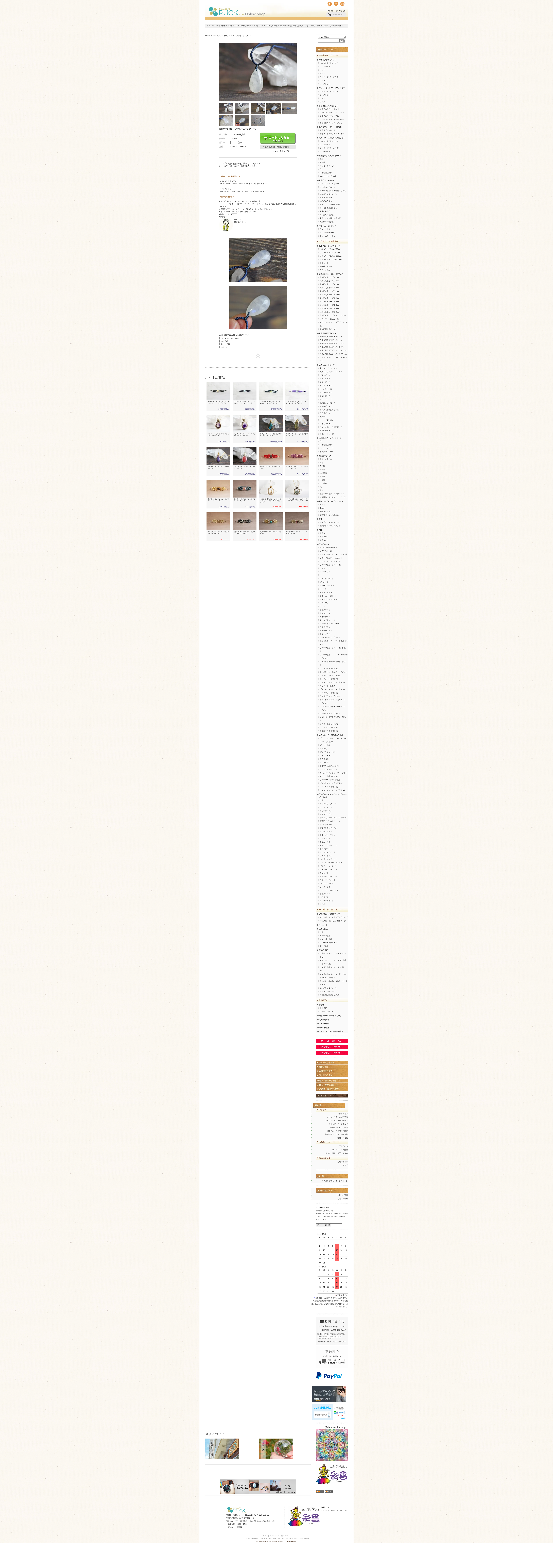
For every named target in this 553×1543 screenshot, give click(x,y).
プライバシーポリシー (268, 1538)
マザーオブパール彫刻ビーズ (331, 427)
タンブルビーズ (326, 392)
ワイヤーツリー (326, 229)
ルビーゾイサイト (327, 883)
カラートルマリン (327, 586)
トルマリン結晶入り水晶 (329, 766)
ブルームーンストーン (328, 596)
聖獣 (321, 159)
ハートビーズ (325, 379)
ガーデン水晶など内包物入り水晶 (333, 191)
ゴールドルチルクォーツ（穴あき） (333, 773)
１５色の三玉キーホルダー (330, 109)
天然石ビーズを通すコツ (338, 1124)
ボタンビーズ (325, 375)
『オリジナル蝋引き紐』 (319, 26)
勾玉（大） (324, 533)
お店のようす (342, 1162)
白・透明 (224, 341)
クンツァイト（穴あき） (329, 669)
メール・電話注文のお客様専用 (331, 1031)
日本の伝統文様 (326, 173)
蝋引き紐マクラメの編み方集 (336, 1134)
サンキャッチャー (327, 233)
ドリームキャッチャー (328, 236)
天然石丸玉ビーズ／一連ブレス (331, 274)
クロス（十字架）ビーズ (329, 410)
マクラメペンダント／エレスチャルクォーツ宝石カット (218, 434)
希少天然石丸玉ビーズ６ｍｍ (331, 337)
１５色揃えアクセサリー (328, 106)
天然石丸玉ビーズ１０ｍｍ (330, 295)
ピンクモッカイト (327, 901)
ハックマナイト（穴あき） (330, 713)
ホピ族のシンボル (327, 452)
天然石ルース (324, 544)
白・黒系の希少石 (327, 215)
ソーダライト (325, 838)
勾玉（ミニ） (325, 540)
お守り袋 (323, 1008)
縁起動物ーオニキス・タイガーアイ (333, 497)
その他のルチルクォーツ (329, 187)
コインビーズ (325, 396)
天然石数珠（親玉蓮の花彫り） (331, 1016)
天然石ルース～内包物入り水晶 (331, 735)
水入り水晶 (324, 762)
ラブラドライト (326, 627)
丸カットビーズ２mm (328, 368)
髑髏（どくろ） (326, 511)
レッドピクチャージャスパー (331, 863)
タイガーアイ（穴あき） (329, 731)
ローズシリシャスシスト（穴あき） (333, 672)
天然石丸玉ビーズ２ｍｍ (329, 277)
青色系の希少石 (326, 198)
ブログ (345, 1165)
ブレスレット (325, 67)
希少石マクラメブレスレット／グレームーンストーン (218, 532)
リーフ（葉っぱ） (327, 420)
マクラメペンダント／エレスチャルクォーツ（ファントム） (244, 434)
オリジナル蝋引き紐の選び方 (336, 1121)
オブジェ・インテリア (327, 226)
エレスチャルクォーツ (328, 194)
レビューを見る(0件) (281, 151)
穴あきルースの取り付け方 (337, 1131)
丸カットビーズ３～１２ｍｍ (331, 372)
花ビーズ (323, 417)
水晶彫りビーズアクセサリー (330, 156)
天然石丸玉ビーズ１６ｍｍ (330, 305)
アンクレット (325, 84)
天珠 (320, 519)
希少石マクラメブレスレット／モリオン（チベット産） (218, 500)
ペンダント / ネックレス (242, 36)
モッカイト (324, 873)
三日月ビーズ (325, 413)
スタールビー (325, 572)
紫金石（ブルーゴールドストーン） (333, 818)
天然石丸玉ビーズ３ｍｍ (329, 281)
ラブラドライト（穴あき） (330, 696)
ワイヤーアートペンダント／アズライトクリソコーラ (271, 434)
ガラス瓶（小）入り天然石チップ (333, 921)
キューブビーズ (326, 399)
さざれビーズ (325, 406)
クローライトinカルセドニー (331, 890)
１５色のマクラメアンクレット (332, 123)
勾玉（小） (324, 537)
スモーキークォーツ (327, 880)
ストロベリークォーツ (328, 804)
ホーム (207, 36)
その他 (322, 904)
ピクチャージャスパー (328, 866)
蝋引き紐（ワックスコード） (330, 246)
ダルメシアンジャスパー (329, 828)
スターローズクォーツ (328, 943)
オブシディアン (326, 814)
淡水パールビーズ (327, 434)
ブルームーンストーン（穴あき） (333, 689)
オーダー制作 (324, 1024)
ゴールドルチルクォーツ (329, 184)
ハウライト (324, 897)
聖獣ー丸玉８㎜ (326, 459)
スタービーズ (325, 382)
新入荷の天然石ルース (328, 548)
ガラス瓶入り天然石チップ (329, 914)
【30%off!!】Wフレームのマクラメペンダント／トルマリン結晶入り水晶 (271, 500)
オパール (323, 589)
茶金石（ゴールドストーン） (331, 821)
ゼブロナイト (325, 849)
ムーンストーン (326, 592)
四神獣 (322, 162)
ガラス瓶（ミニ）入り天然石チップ (333, 917)
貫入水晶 (323, 749)
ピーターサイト (326, 631)
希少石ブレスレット (327, 180)
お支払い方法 (274, 1536)
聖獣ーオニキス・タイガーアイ (332, 494)
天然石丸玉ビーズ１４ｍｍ (330, 302)
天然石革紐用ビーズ (327, 329)
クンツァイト (325, 568)
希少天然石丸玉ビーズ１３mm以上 (333, 354)
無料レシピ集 (342, 1138)
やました (224, 347)
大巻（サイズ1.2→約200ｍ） (331, 259)
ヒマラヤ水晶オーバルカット (331, 558)
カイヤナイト (325, 617)
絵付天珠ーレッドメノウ (329, 522)
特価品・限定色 (326, 266)
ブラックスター (326, 634)
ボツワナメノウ (326, 825)
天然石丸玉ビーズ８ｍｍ (329, 291)
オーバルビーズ (326, 389)
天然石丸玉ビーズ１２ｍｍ (330, 298)
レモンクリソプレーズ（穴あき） (333, 682)
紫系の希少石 (325, 211)
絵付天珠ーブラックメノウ (330, 526)
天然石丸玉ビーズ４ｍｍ (329, 284)
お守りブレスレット (327, 130)
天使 (321, 490)
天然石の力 (343, 1146)
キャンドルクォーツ (327, 991)
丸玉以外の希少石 (327, 222)
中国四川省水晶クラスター (330, 995)
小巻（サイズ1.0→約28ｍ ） (331, 249)
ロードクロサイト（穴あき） (331, 675)
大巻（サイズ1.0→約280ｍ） (331, 256)
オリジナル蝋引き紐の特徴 (337, 1117)
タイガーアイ (325, 842)
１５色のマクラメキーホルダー (332, 119)
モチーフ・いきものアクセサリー (332, 138)
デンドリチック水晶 (327, 752)
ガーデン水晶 (325, 745)
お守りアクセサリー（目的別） (331, 127)
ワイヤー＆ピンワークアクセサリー (333, 88)
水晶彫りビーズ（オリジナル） (331, 438)
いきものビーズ (326, 424)
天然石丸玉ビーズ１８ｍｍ (330, 308)
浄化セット (323, 925)
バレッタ (323, 80)
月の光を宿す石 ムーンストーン (335, 1181)
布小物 (321, 1005)
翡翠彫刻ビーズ (326, 431)
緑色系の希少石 (326, 201)
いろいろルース (326, 551)
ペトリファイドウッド (328, 859)
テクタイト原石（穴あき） (330, 724)
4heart (322, 508)
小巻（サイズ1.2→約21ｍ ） (331, 253)
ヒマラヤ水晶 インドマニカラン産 (333, 554)
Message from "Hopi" (328, 176)
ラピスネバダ (325, 894)
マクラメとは (342, 1114)
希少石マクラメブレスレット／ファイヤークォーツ (244, 500)
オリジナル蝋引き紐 (235, 212)
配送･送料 (284, 1536)
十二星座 (323, 483)
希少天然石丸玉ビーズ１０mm (331, 343)
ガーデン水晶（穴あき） (329, 776)
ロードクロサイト (327, 579)
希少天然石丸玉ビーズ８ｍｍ (331, 340)
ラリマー (323, 606)
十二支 (322, 480)
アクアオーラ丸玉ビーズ (329, 319)
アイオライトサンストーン (330, 599)
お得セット (324, 263)
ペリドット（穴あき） (328, 686)
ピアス (322, 73)
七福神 (322, 476)
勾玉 (320, 530)
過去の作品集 (324, 1028)
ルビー (322, 575)
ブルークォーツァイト (328, 835)
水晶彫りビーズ (325, 456)
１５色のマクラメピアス (329, 116)
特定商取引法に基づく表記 (287, 1538)
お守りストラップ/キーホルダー (332, 134)
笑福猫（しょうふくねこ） (330, 515)
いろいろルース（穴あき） (330, 637)
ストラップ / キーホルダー (330, 77)
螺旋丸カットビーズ (327, 403)
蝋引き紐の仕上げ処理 (339, 1127)
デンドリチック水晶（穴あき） (332, 783)
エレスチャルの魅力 (340, 1150)
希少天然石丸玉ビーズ (327, 333)
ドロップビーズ (326, 386)
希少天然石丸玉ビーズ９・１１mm (333, 350)
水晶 (321, 800)
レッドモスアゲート (327, 852)
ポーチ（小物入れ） (327, 1011)
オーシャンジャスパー (328, 876)
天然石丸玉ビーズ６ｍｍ (329, 288)
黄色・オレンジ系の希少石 (330, 204)
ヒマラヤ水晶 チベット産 (330, 565)
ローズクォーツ (326, 807)
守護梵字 (323, 470)
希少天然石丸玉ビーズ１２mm (331, 347)
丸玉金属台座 (324, 1020)
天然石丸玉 (323, 929)
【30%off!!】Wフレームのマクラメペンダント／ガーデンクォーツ (297, 500)
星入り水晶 (324, 759)
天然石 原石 (323, 950)
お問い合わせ (341, 11)
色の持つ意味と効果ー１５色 (336, 1153)
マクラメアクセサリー (222, 36)
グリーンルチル (326, 811)
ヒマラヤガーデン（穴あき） (331, 780)
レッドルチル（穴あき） (329, 787)
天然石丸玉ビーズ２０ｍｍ (330, 312)
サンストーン (325, 613)
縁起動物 (323, 473)
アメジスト (324, 946)
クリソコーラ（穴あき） (329, 727)
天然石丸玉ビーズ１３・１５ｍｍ (333, 315)
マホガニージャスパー (328, 845)
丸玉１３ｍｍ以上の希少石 (330, 218)
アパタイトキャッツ (327, 620)
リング (322, 70)
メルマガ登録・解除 (251, 1538)
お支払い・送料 (342, 1195)
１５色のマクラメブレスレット (332, 113)
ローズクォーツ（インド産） (331, 561)
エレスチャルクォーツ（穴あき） (333, 790)
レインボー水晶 (326, 756)
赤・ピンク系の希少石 (328, 208)
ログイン (330, 11)
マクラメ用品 (325, 270)
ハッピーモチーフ (327, 166)
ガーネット (324, 582)
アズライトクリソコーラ (329, 624)
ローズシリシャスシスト (329, 870)
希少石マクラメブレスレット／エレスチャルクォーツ (244, 532)
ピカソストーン (326, 856)
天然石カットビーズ (327, 365)
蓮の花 (322, 505)
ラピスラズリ (325, 610)
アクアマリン (325, 603)
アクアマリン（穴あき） (329, 693)
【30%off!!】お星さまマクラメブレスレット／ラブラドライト (218, 402)
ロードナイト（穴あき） (329, 679)
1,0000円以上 (226, 344)
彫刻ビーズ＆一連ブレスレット (331, 501)
